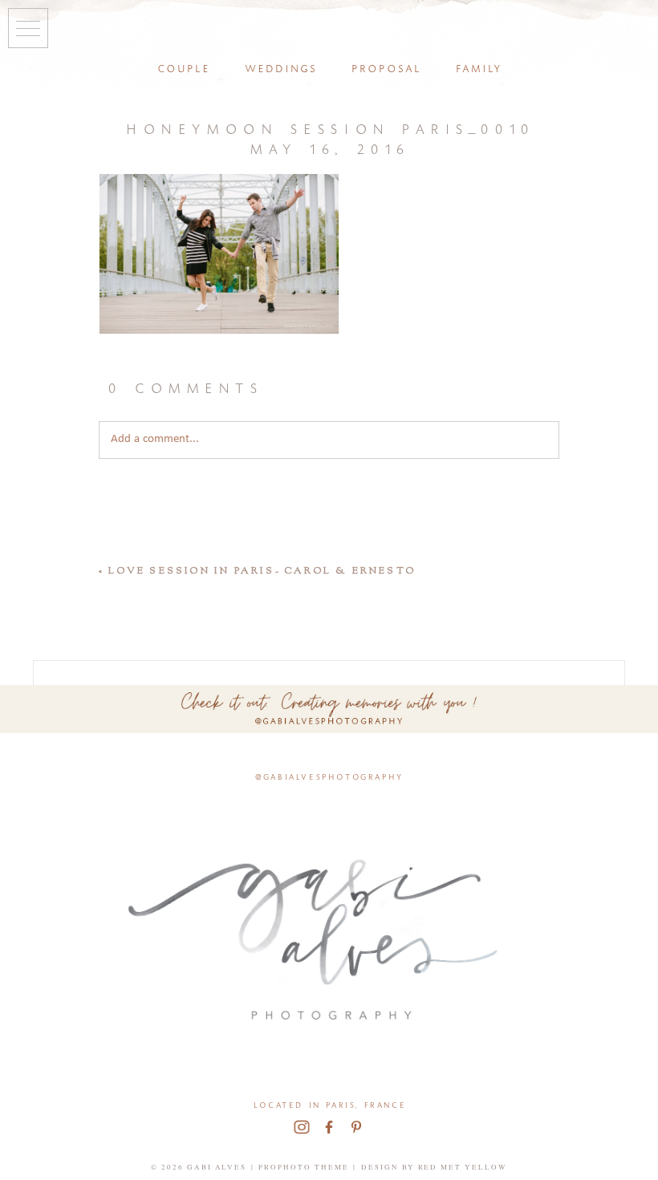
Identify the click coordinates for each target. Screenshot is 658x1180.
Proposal (385, 67)
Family (478, 67)
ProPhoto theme (303, 1167)
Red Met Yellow (463, 1167)
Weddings (280, 67)
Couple (182, 67)
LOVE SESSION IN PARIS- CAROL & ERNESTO (262, 571)
